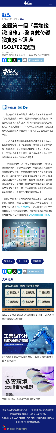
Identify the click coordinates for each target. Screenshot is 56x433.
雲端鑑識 (37, 261)
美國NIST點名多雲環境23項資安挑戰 (21, 399)
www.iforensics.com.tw (39, 215)
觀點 (22, 19)
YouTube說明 (23, 207)
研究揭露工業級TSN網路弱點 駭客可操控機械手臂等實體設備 (28, 359)
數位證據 (23, 261)
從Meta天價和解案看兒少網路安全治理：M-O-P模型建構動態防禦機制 (28, 317)
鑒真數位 (8, 261)
